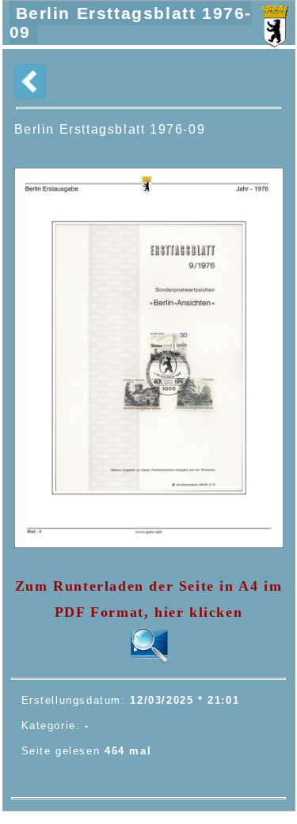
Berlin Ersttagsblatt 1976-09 (131, 22)
